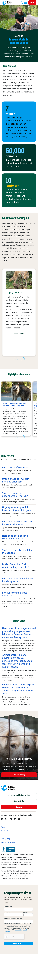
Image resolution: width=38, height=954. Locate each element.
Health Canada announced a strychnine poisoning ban (14, 404)
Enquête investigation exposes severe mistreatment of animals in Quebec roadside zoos (19, 689)
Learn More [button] (19, 333)
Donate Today (19, 774)
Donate (32, 3)
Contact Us (19, 801)
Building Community (8, 831)
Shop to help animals (8, 843)
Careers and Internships (19, 795)
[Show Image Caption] (36, 24)
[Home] (8, 788)
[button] (23, 359)
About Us (4, 827)
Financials (4, 835)
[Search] (22, 2)
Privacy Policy (5, 839)
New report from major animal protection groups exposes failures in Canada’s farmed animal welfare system (19, 633)
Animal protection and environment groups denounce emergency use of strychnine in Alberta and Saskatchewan (17, 661)
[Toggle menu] (25, 3)
